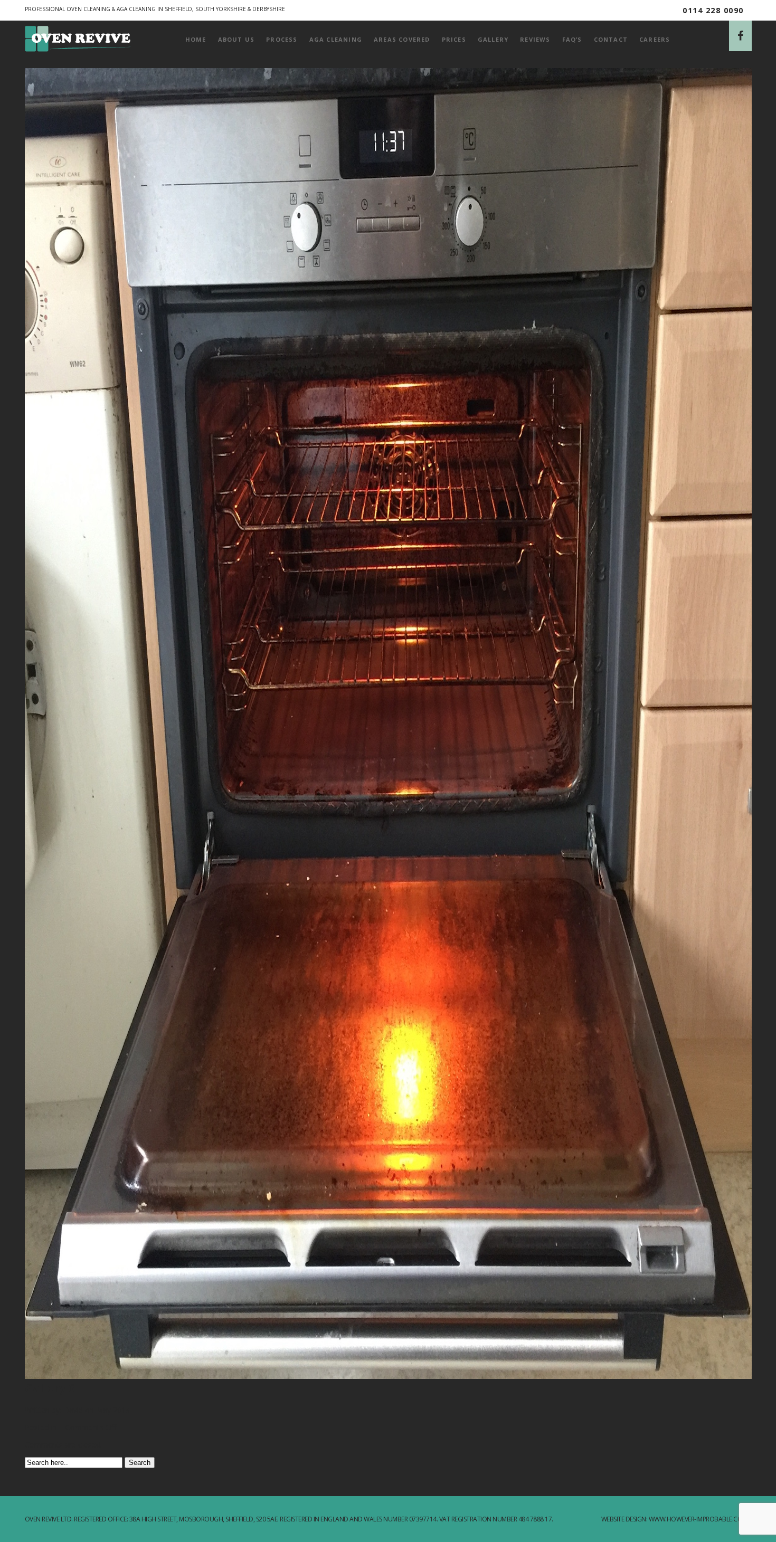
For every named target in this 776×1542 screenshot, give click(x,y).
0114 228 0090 (713, 10)
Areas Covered (402, 39)
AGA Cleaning (335, 39)
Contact (611, 39)
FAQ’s (572, 39)
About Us (236, 39)
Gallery (493, 39)
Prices (454, 39)
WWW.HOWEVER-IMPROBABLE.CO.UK (700, 1519)
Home (195, 39)
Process (281, 39)
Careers (654, 39)
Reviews (535, 39)
